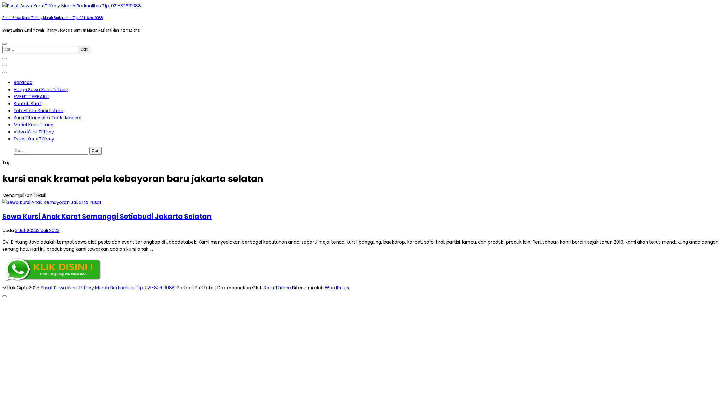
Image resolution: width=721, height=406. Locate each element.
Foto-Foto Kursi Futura (38, 110)
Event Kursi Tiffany (34, 139)
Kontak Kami (27, 103)
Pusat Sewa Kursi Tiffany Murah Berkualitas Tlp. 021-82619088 (52, 18)
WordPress (337, 287)
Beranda (23, 82)
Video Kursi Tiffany (34, 132)
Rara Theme (277, 287)
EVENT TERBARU (31, 96)
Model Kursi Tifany (33, 125)
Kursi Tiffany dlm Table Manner (48, 117)
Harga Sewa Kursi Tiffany (41, 89)
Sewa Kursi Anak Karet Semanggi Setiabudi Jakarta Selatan (107, 216)
